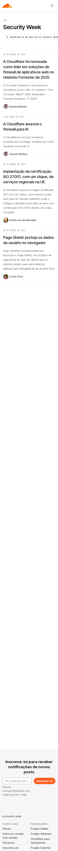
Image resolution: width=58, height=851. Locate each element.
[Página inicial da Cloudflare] (7, 6)
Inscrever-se (44, 781)
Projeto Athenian (41, 833)
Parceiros (8, 842)
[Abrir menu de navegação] (52, 6)
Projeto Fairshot (40, 847)
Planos (7, 828)
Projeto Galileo (39, 828)
